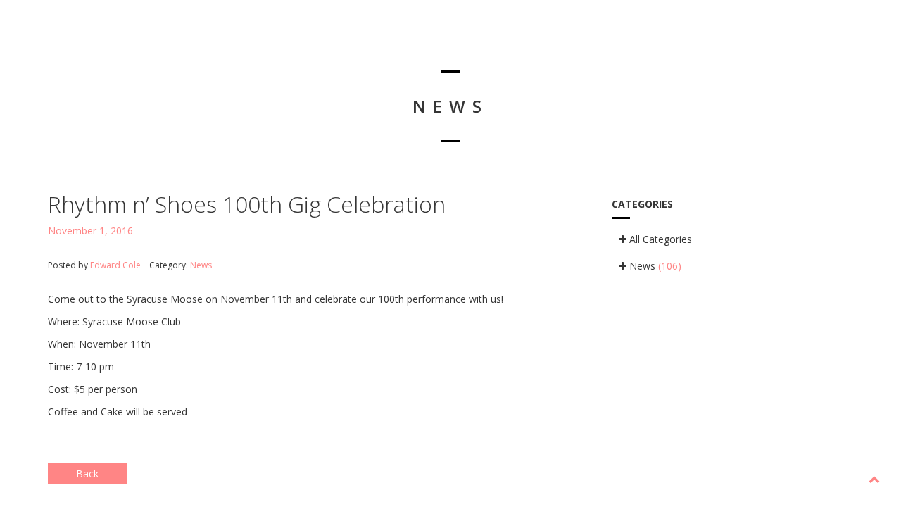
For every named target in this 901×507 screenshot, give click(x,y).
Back (87, 473)
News (201, 265)
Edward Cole (115, 265)
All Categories (659, 239)
